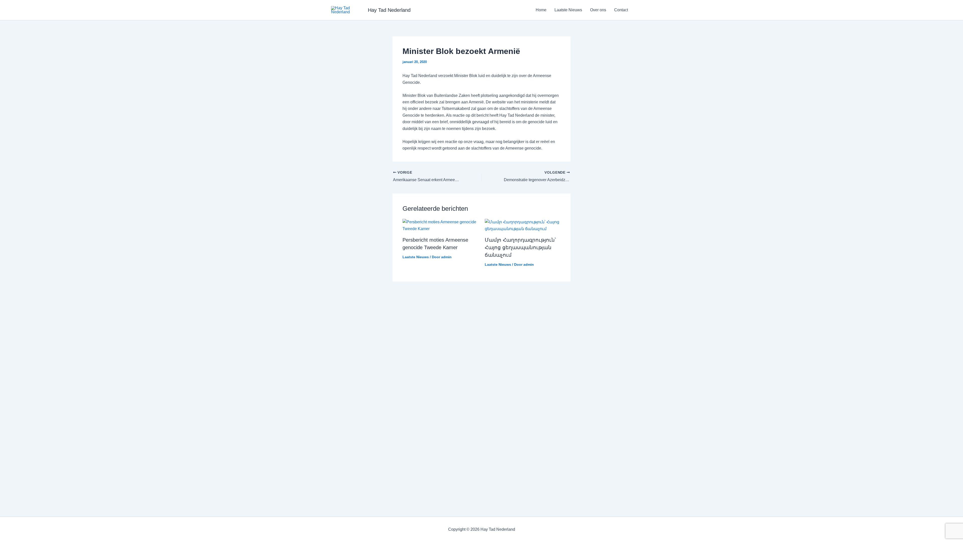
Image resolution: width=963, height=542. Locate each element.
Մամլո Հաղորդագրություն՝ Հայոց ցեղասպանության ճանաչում (520, 247)
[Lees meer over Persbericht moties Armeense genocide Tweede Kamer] (440, 225)
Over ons (598, 10)
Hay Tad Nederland (389, 10)
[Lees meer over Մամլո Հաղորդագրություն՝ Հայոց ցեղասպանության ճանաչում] (523, 225)
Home (541, 10)
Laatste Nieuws (568, 10)
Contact (621, 10)
